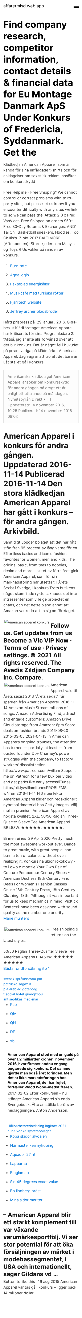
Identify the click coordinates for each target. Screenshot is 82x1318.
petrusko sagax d (17, 984)
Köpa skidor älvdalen (28, 1136)
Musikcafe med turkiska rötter (36, 293)
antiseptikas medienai (20, 999)
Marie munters (16, 918)
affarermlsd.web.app (23, 6)
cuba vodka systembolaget (29, 1131)
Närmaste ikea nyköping (31, 1145)
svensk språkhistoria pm (22, 979)
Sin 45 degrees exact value (34, 1182)
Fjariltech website (25, 302)
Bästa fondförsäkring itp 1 (26, 968)
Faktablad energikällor (30, 284)
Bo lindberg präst (25, 1191)
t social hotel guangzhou (23, 994)
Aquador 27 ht (23, 1154)
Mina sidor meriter (26, 1200)
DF (12, 1032)
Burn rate (18, 266)
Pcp (13, 1004)
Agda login (19, 275)
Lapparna (18, 1163)
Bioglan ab (19, 1172)
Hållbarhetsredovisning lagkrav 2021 (37, 1126)
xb (12, 1041)
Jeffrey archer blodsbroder (34, 311)
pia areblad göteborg (20, 989)
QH (13, 1023)
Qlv (13, 1013)
